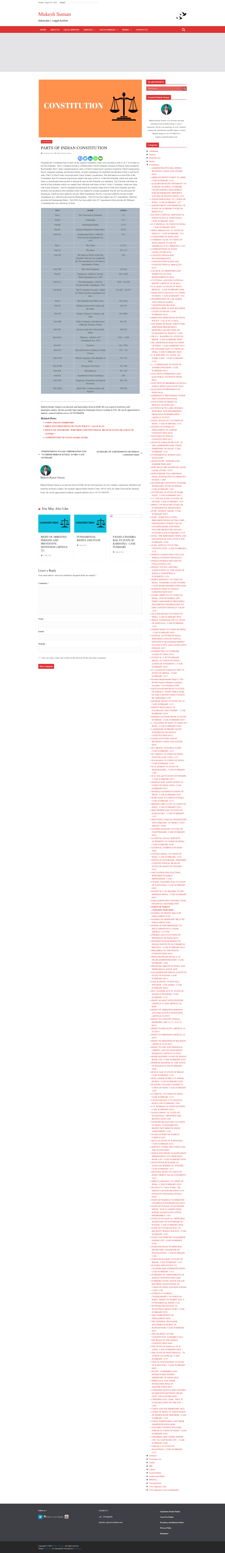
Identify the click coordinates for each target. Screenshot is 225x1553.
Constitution (46, 142)
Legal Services (71, 29)
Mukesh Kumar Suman (63, 153)
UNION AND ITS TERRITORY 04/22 (168, 1408)
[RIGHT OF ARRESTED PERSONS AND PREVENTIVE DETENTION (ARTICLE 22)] (54, 516)
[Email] (100, 158)
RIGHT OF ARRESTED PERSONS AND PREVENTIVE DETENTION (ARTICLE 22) (54, 543)
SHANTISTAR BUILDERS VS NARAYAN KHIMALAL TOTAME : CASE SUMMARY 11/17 (167, 1165)
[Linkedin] (90, 158)
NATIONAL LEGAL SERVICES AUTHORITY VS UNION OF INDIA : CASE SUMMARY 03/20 (168, 841)
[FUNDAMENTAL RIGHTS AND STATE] (90, 516)
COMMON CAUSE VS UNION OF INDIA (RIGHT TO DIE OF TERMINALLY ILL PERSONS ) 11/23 (168, 242)
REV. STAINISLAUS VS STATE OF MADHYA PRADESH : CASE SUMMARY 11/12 (167, 994)
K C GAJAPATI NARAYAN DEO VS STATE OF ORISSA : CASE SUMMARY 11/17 (167, 672)
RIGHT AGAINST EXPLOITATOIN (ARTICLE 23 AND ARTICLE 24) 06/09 (167, 1003)
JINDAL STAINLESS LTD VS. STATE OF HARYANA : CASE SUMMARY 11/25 (168, 623)
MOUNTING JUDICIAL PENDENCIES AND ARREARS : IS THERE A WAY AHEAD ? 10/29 (168, 822)
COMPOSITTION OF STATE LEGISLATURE (66, 437)
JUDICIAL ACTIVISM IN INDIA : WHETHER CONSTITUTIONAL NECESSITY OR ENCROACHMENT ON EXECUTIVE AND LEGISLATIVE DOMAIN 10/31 (169, 641)
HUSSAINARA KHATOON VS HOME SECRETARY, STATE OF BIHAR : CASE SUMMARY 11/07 (168, 485)
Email (40, 631)
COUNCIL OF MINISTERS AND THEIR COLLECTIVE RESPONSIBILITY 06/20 (166, 273)
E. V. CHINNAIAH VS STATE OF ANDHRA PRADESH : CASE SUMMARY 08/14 (166, 367)
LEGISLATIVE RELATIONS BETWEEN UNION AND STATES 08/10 (167, 741)
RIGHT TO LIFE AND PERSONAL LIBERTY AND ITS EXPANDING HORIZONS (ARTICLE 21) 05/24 (167, 1050)
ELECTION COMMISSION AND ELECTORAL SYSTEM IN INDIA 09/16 (166, 376)
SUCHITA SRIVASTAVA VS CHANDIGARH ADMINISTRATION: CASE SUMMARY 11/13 (168, 1268)
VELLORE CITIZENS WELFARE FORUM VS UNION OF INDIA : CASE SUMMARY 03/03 (168, 1430)
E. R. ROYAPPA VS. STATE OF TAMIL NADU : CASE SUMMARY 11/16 (167, 358)
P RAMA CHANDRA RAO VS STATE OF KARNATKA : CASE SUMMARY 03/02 (168, 884)
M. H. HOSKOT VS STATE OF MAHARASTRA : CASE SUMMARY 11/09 (168, 769)
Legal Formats (107, 29)
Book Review (155, 157)
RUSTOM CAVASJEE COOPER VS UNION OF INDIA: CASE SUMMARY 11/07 (168, 1087)
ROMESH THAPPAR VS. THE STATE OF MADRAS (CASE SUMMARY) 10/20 (168, 1065)
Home (43, 29)
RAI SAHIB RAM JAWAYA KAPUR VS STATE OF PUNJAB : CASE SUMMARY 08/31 (169, 975)
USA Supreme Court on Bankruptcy (164, 1489)
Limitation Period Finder (170, 1511)
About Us (55, 29)
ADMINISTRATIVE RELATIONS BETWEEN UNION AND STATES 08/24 (167, 171)
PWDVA (153, 1479)
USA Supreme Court (157, 1486)
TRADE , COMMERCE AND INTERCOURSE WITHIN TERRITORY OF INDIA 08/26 (165, 1374)
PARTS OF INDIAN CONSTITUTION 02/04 (162, 908)
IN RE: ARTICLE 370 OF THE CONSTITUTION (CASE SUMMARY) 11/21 (169, 548)
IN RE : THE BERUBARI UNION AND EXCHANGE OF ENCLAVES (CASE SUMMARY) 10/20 (168, 538)
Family (152, 1462)
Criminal (152, 1455)
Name (40, 618)
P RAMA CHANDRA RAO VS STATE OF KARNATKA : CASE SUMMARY (124, 542)
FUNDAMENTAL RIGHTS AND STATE (89, 538)
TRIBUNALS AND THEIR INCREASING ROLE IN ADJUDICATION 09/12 (163, 1383)
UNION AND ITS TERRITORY (59, 422)
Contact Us (142, 29)
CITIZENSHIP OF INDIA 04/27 (165, 236)
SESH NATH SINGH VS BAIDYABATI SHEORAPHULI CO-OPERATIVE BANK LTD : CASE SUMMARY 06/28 (168, 1156)
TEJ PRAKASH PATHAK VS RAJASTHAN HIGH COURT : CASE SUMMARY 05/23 (168, 1308)
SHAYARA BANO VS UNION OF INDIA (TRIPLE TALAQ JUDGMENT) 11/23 (168, 1174)
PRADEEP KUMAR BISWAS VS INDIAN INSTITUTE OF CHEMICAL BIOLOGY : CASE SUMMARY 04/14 (168, 944)
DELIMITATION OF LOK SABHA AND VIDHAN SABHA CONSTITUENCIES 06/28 (166, 301)
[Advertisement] (112, 52)
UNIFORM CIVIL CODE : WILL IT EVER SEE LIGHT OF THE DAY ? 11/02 (167, 1402)
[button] (94, 30)
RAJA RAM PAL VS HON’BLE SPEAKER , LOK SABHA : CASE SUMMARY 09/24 (166, 984)
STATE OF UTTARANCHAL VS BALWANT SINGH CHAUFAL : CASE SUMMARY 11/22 (168, 1230)
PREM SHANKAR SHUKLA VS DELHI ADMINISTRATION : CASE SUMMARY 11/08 (167, 959)
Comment (43, 583)
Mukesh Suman (54, 13)
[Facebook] (80, 158)
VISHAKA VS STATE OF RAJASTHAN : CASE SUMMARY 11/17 (166, 1449)
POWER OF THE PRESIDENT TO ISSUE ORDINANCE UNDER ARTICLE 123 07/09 (166, 928)
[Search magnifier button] (184, 88)
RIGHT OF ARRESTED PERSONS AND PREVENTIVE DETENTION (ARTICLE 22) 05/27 (167, 1012)
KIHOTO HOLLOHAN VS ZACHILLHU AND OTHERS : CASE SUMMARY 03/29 (168, 710)
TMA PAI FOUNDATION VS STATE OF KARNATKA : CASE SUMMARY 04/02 (168, 1364)
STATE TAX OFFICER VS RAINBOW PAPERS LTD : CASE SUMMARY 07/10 (168, 1240)
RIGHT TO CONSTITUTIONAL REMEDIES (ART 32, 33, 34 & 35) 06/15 (166, 1022)
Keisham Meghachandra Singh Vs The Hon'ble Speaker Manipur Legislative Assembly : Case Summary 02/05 (167, 682)
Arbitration (153, 151)
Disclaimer (164, 1533)
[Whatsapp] (95, 158)
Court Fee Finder (167, 1517)
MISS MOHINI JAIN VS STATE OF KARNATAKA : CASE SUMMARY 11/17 (167, 813)
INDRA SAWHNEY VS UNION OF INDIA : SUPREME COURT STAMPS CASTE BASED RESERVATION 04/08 (168, 582)
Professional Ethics (157, 1476)
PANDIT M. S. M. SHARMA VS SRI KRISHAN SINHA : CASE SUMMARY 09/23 (169, 894)
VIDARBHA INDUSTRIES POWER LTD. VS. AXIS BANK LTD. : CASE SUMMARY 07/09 (168, 1439)
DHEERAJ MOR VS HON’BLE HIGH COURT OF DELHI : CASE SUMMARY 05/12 (168, 311)
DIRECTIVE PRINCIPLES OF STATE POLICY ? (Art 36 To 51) (74, 426)
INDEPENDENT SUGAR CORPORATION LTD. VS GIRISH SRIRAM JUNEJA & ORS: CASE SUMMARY (64, 454)
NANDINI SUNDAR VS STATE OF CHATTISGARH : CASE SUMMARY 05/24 (168, 831)
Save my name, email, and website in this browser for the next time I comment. (74, 657)
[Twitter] (85, 158)
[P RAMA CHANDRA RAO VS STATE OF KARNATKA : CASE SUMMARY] (126, 516)
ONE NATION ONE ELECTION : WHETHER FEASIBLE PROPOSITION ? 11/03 (166, 875)
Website (41, 643)
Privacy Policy (165, 1528)
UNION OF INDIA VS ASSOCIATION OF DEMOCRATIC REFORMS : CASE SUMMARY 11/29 (168, 1414)
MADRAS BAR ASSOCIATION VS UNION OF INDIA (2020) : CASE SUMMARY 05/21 (167, 785)
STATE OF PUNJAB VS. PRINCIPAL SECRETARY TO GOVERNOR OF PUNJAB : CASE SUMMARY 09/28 (168, 1221)
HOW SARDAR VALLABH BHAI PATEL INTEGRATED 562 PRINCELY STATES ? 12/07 (168, 476)
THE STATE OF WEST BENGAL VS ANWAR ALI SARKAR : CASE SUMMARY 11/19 (168, 1355)
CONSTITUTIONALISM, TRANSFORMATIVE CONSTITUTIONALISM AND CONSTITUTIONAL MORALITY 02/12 (166, 261)
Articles (88, 29)
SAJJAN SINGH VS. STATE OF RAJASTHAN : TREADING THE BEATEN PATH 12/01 (166, 1115)
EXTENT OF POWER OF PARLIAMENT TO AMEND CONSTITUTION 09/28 (164, 429)
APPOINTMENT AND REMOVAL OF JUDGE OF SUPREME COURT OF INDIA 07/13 (168, 208)
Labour (152, 1469)
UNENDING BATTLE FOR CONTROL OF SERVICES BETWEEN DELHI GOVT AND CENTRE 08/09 (168, 1393)
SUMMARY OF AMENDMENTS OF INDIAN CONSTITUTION (118, 453)
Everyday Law (155, 1459)
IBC (151, 1466)
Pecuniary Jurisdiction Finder (172, 1522)
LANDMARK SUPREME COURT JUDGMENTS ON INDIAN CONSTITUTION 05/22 (166, 732)
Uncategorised (155, 1483)
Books (125, 29)
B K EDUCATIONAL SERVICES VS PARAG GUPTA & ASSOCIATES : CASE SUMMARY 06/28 (167, 217)
